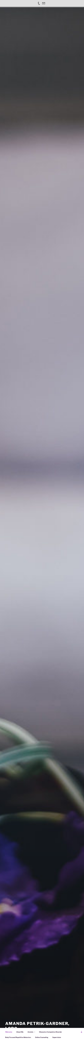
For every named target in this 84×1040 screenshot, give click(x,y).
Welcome (8, 1032)
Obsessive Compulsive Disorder (50, 1032)
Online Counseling (41, 1037)
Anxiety (30, 1032)
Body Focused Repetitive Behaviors (18, 1037)
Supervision (56, 1037)
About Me (19, 1032)
